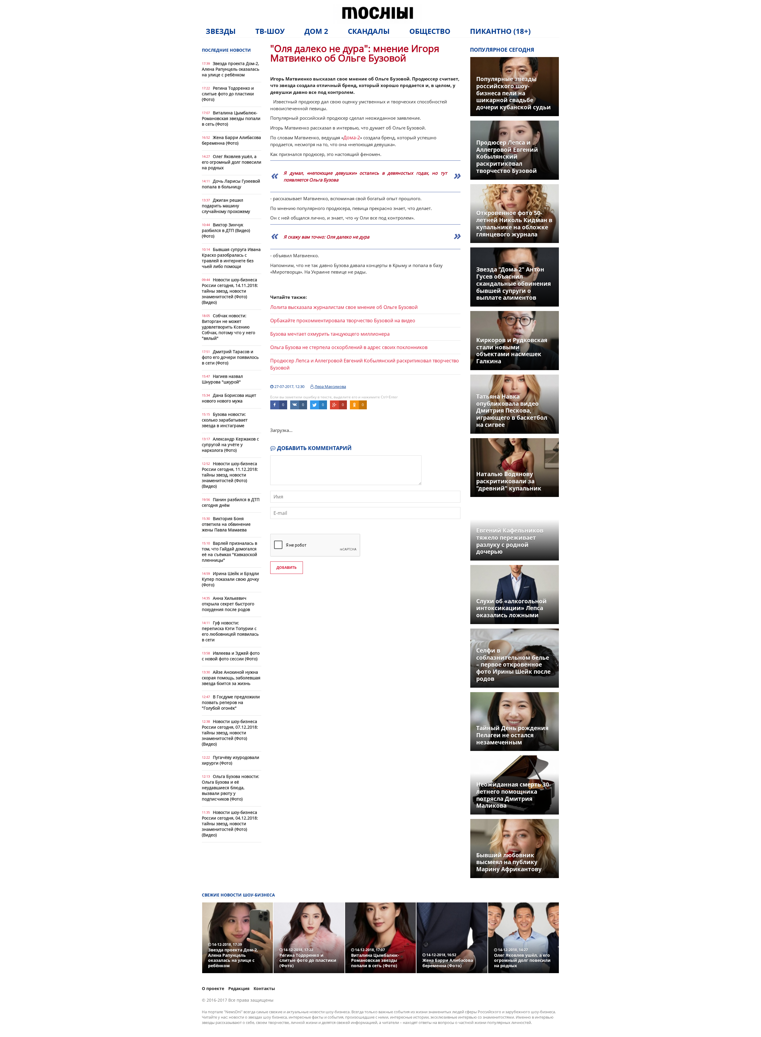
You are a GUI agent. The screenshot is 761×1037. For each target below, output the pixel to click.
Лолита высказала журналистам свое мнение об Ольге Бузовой (344, 307)
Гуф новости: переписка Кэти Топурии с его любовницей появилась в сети (230, 631)
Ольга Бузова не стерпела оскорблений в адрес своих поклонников (348, 347)
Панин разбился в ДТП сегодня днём (231, 502)
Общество (429, 31)
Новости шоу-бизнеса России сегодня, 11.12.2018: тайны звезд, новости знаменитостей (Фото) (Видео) (230, 475)
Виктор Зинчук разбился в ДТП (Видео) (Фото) (226, 230)
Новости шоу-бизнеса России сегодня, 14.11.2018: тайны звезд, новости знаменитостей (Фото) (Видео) (230, 291)
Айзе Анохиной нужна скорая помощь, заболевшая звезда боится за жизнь (231, 677)
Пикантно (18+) (500, 31)
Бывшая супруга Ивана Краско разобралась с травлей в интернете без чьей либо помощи (231, 258)
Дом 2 (316, 31)
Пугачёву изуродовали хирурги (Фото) (230, 760)
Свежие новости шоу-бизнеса (238, 895)
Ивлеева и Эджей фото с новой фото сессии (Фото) (231, 656)
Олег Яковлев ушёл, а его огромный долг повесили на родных (231, 162)
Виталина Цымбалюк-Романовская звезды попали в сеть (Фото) (231, 118)
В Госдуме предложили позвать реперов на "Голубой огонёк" (231, 702)
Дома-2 (351, 137)
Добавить (286, 567)
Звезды (221, 31)
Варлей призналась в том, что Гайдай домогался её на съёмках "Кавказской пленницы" (229, 551)
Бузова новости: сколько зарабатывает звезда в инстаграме (225, 419)
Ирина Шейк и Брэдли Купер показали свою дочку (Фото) (230, 579)
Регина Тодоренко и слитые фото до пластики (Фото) (228, 93)
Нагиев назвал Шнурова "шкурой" (222, 379)
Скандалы (369, 31)
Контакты (264, 988)
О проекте (213, 988)
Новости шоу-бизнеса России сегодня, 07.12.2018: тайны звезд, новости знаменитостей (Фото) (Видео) (230, 733)
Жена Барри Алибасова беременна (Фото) (231, 140)
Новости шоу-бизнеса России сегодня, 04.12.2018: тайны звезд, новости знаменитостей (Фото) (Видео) (230, 823)
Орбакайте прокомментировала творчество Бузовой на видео (342, 320)
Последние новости (226, 50)
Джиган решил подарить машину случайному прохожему (226, 205)
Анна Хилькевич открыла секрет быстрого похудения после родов (228, 603)
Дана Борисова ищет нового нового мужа (229, 398)
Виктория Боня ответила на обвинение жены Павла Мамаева (226, 524)
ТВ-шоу (270, 31)
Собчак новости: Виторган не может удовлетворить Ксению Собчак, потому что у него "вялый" (228, 327)
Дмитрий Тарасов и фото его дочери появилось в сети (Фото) (230, 357)
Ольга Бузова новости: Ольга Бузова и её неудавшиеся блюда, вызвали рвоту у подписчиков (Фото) (230, 788)
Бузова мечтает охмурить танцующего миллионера (330, 334)
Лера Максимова (330, 386)
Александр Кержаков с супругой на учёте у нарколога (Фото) (230, 444)
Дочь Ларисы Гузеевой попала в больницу (231, 184)
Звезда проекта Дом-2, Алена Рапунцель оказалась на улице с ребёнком (230, 69)
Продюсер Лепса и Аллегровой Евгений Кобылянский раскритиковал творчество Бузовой (364, 364)
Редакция (238, 988)
